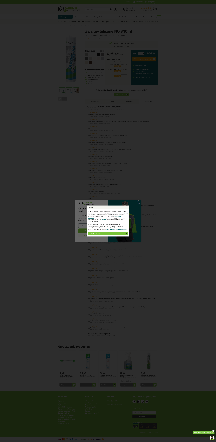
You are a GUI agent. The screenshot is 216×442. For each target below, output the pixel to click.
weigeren (104, 219)
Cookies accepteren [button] (95, 233)
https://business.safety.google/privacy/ (116, 229)
